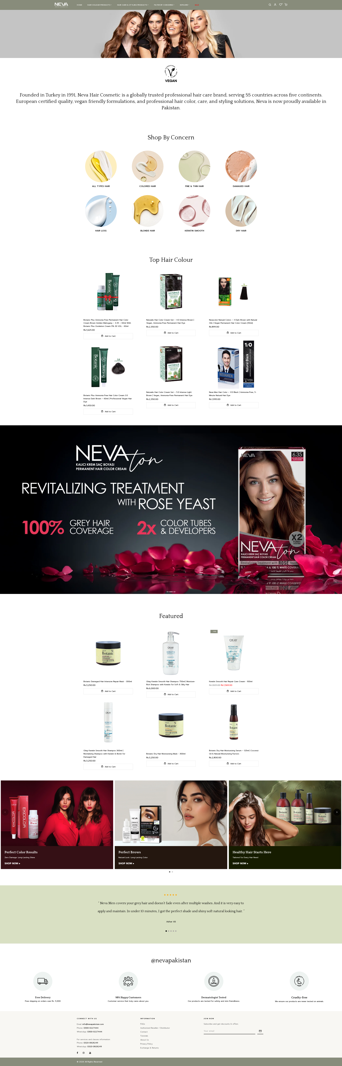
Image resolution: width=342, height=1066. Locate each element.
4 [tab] (173, 931)
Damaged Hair (241, 186)
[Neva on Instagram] (84, 1053)
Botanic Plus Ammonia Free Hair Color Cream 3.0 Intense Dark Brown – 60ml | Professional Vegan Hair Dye (107, 398)
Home (79, 5)
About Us (144, 1039)
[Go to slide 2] (172, 872)
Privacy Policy (146, 1043)
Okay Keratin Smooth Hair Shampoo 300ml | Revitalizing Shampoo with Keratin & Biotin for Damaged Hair (104, 753)
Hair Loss (101, 230)
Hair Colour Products (98, 5)
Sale (197, 5)
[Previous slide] (5, 812)
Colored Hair (147, 186)
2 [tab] (168, 931)
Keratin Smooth (194, 230)
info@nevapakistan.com (93, 1024)
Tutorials (144, 1035)
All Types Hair (101, 186)
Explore (184, 5)
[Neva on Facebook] (77, 1053)
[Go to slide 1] (169, 872)
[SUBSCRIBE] (260, 1031)
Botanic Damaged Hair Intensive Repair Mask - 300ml (107, 681)
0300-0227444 (91, 1028)
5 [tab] (175, 931)
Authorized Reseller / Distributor (155, 1028)
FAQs (142, 1024)
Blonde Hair (147, 230)
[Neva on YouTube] (90, 1053)
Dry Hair (241, 230)
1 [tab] (166, 931)
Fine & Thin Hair (194, 186)
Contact (144, 1031)
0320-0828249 (91, 1042)
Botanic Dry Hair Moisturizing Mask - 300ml (165, 753)
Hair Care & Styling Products (132, 5)
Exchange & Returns (149, 1047)
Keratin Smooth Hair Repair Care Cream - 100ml (230, 681)
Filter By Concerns (163, 5)
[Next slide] (336, 812)
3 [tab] (171, 931)
